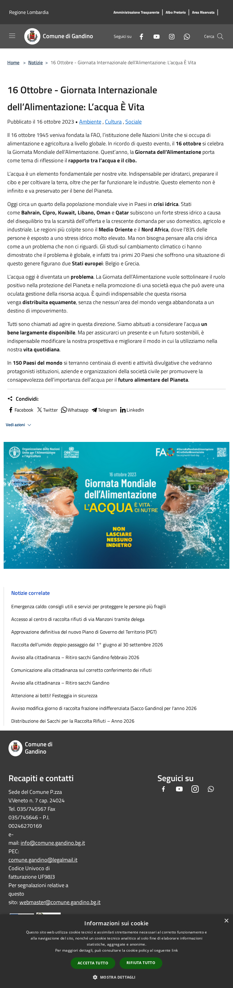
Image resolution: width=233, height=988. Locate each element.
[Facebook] (139, 36)
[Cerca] (220, 36)
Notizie (35, 62)
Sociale (133, 122)
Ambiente (90, 122)
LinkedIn (135, 409)
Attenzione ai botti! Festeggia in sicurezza (54, 695)
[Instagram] (169, 36)
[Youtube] (154, 36)
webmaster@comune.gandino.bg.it (59, 902)
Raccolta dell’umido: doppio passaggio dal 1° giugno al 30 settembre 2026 (87, 644)
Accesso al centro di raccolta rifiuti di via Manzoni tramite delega (77, 619)
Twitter (50, 409)
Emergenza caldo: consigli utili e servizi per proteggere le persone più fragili (88, 606)
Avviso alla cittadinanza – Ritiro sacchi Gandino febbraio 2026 (75, 657)
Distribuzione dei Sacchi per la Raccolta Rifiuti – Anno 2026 (72, 720)
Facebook (24, 409)
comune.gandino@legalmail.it (42, 860)
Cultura (113, 122)
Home (13, 62)
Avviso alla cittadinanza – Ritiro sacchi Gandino (60, 682)
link (175, 950)
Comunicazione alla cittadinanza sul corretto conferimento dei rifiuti (81, 670)
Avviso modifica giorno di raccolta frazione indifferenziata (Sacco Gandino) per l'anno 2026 (104, 708)
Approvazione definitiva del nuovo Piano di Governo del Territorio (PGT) (84, 631)
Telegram (107, 409)
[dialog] (116, 951)
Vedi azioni (16, 424)
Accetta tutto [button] (93, 963)
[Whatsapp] (184, 36)
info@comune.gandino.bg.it (53, 843)
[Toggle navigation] (12, 35)
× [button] (226, 921)
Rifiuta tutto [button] (141, 962)
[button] (116, 977)
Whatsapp (78, 409)
